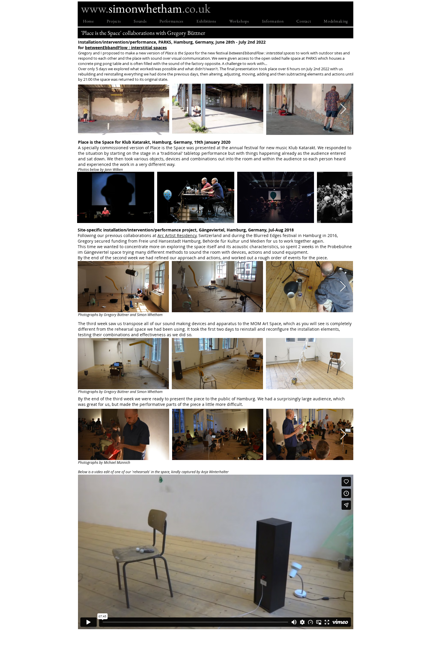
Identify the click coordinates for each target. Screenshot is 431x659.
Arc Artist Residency (176, 235)
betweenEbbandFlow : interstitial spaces (126, 47)
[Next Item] (343, 109)
